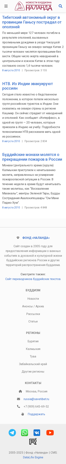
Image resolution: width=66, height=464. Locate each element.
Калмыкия (33, 349)
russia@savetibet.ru (36, 399)
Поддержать (36, 414)
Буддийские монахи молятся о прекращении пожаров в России (32, 157)
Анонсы (27, 306)
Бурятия (32, 341)
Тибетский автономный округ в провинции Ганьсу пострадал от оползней (32, 22)
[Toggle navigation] (6, 6)
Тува (33, 356)
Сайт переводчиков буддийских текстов (33, 279)
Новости (33, 298)
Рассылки (33, 314)
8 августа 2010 (11, 70)
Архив (40, 306)
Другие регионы (33, 371)
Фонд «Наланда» (36, 238)
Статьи (33, 321)
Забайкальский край (33, 364)
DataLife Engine (33, 457)
